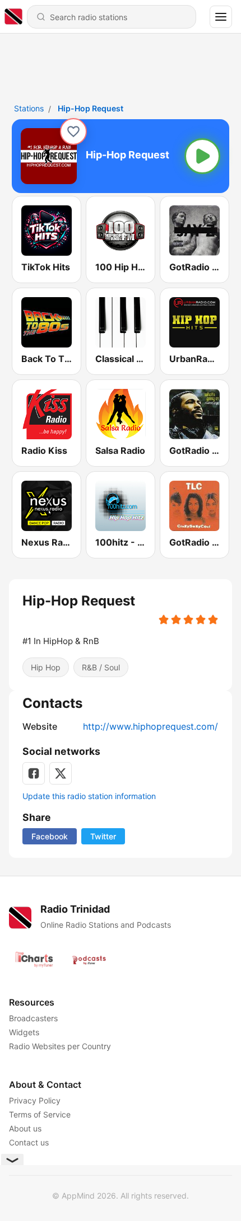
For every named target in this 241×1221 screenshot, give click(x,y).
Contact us (29, 1142)
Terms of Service (40, 1114)
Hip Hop (46, 667)
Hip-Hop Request (90, 108)
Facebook (49, 836)
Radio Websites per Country (60, 1046)
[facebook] (33, 773)
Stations (29, 108)
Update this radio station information (89, 796)
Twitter (103, 836)
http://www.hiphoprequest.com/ (150, 726)
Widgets (24, 1032)
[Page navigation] (221, 17)
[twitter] (60, 773)
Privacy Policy (35, 1100)
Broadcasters (33, 1018)
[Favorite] (73, 131)
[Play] (202, 156)
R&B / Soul (101, 667)
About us (25, 1128)
